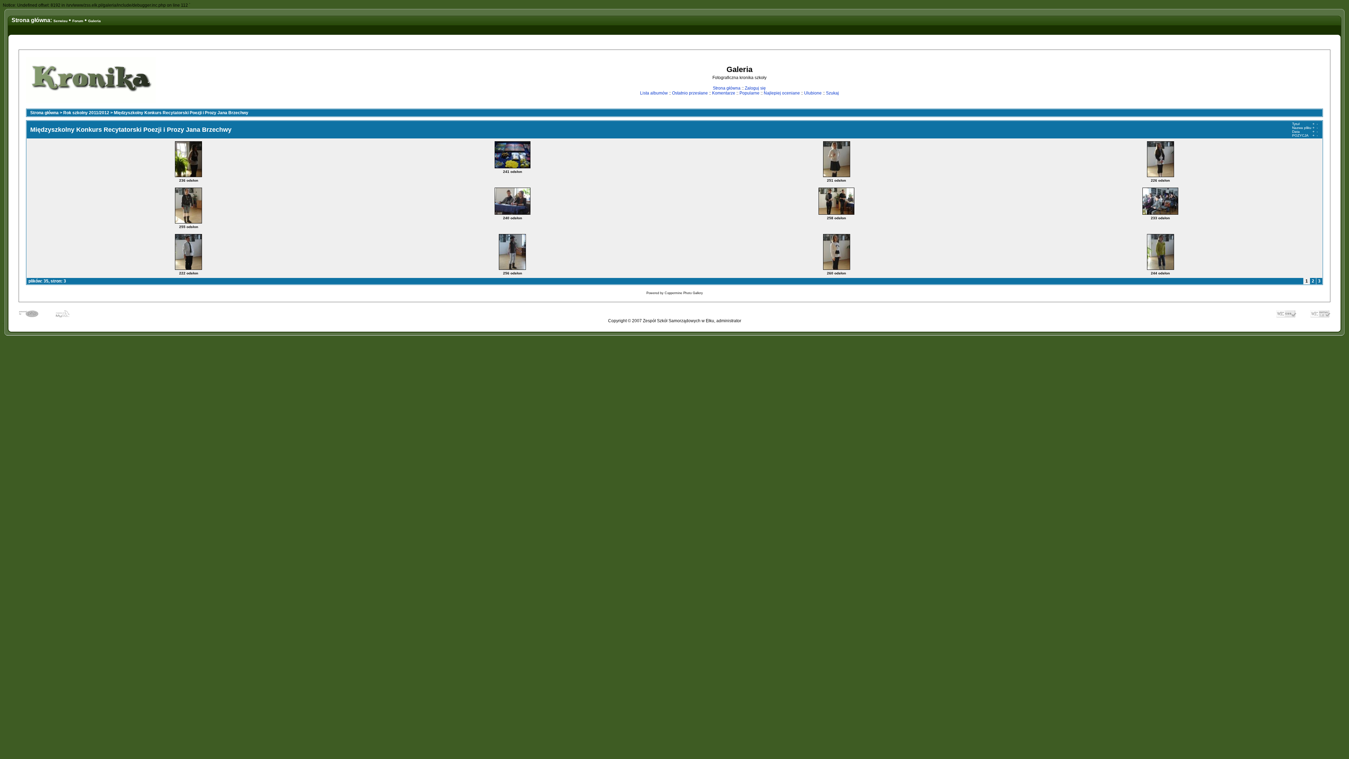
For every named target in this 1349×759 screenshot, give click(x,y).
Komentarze (723, 93)
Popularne (749, 93)
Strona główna (727, 88)
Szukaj (832, 93)
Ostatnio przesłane (690, 93)
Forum (77, 21)
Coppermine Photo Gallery (684, 293)
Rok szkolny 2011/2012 (86, 112)
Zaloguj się (755, 88)
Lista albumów (654, 93)
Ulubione (813, 93)
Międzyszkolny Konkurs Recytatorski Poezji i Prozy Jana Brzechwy (181, 112)
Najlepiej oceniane (782, 93)
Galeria (94, 21)
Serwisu (60, 21)
